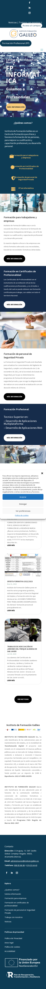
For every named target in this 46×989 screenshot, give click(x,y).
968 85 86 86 (19, 865)
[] (9, 189)
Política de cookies (21, 515)
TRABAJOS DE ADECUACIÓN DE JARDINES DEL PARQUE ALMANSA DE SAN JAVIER (22, 649)
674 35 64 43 (31, 865)
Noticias (12, 22)
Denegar (23, 504)
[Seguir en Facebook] (29, 3)
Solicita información (13, 894)
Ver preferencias (23, 511)
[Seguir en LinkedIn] (29, 8)
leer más (11, 545)
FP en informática (26, 188)
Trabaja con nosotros (30, 22)
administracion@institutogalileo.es (25, 861)
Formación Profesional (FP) (15, 43)
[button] (42, 473)
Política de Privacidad (13, 938)
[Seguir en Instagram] (29, 13)
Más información (14, 258)
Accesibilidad (10, 951)
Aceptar (23, 497)
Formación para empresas (15, 898)
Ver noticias (23, 699)
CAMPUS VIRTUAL (15, 109)
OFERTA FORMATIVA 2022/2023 (20, 581)
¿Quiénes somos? (12, 890)
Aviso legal (9, 942)
